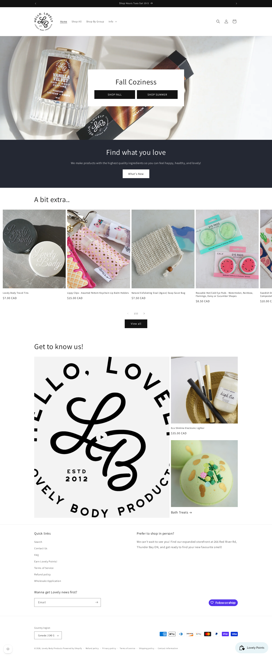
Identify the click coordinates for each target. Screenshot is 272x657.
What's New (136, 174)
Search (38, 541)
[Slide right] (144, 313)
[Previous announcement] (35, 3)
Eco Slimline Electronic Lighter (187, 428)
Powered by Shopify (72, 648)
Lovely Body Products (52, 648)
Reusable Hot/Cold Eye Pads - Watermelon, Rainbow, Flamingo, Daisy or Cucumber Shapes (224, 294)
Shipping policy (146, 648)
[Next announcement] (236, 3)
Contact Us (40, 548)
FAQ (36, 555)
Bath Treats (179, 512)
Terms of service (127, 648)
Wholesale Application (47, 581)
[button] (112, 21)
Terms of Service (44, 568)
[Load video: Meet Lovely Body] (101, 437)
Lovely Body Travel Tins (15, 292)
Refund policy (42, 574)
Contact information (168, 648)
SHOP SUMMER (157, 94)
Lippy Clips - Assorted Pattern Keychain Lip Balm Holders (98, 292)
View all (136, 323)
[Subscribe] (97, 602)
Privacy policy (109, 648)
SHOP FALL (115, 94)
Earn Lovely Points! (45, 561)
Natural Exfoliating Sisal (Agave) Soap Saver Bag (158, 292)
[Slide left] (128, 313)
